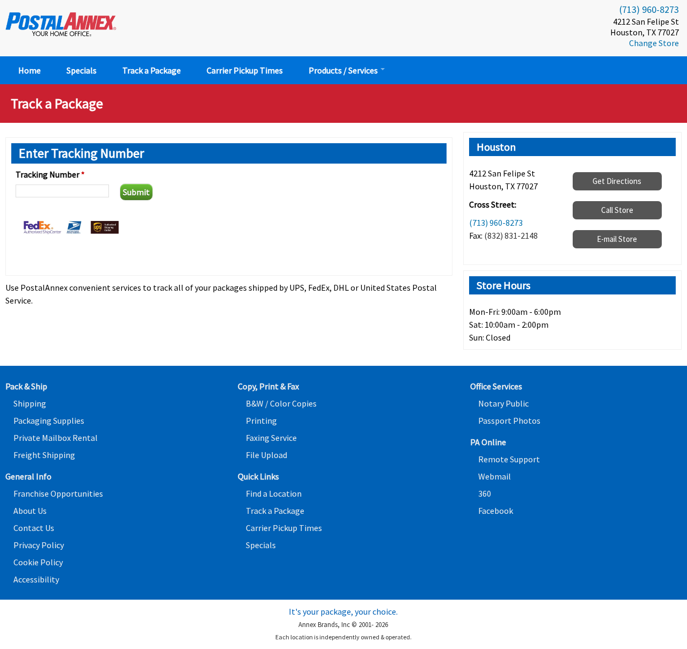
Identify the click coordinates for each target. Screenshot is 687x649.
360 (484, 493)
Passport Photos (509, 420)
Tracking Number (50, 174)
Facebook (495, 510)
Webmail (494, 476)
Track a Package (151, 70)
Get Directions (617, 181)
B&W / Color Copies (281, 403)
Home (29, 70)
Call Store (617, 210)
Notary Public (503, 403)
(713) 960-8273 (649, 9)
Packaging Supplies (48, 420)
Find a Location (274, 493)
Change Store (654, 43)
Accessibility (36, 579)
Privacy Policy (38, 545)
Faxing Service (271, 437)
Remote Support (509, 459)
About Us (30, 510)
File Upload (266, 454)
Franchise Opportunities (58, 493)
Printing (261, 420)
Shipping (29, 403)
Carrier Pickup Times (245, 70)
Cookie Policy (38, 562)
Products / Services (344, 70)
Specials (82, 70)
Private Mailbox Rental (55, 437)
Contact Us (33, 527)
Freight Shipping (44, 454)
